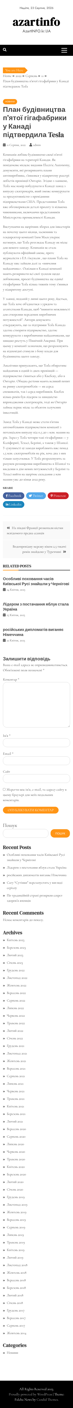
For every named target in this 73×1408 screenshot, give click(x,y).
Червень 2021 (16, 1091)
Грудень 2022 (16, 970)
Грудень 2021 (15, 1046)
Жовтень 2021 (16, 1061)
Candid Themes (47, 1399)
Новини (10, 101)
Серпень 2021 (16, 1076)
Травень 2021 (16, 1099)
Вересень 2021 (16, 1068)
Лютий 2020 (15, 1182)
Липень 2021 (15, 1083)
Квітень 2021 (15, 1106)
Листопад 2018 (17, 1265)
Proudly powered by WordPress (31, 1394)
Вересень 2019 (16, 1219)
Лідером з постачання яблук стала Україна (36, 606)
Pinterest (59, 495)
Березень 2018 (16, 1287)
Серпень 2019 (16, 1227)
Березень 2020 (16, 1174)
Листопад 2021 (17, 1053)
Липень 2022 (15, 1008)
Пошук (10, 825)
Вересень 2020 (16, 1129)
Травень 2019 (16, 1242)
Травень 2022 (16, 1023)
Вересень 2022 (16, 993)
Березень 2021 (16, 1114)
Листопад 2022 (17, 978)
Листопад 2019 (17, 1204)
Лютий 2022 (15, 1030)
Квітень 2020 (16, 1167)
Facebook (14, 495)
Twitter (37, 495)
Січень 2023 (15, 962)
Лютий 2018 (15, 1295)
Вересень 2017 (16, 1318)
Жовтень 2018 (16, 1272)
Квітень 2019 (15, 1250)
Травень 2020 (16, 1159)
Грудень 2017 (16, 1310)
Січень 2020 (15, 1189)
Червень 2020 (16, 1151)
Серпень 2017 (16, 1325)
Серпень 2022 (16, 1000)
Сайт (6, 771)
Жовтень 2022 (16, 985)
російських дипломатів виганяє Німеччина (33, 632)
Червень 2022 (16, 1015)
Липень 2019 (15, 1235)
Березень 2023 (16, 947)
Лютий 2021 (15, 1121)
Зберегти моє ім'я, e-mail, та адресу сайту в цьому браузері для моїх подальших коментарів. (35, 794)
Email (8, 753)
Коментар (11, 679)
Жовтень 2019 (16, 1212)
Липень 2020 (15, 1144)
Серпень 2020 (16, 1136)
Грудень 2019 (16, 1197)
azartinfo (36, 21)
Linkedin (14, 504)
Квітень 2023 (15, 940)
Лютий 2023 (15, 955)
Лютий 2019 (15, 1257)
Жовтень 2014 (16, 1333)
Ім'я (7, 735)
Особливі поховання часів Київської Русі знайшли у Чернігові (36, 581)
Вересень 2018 (16, 1280)
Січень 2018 (15, 1303)
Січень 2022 (15, 1038)
